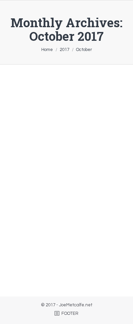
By (72, 269)
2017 (64, 49)
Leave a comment (73, 262)
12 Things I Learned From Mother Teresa (58, 183)
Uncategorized (36, 269)
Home (47, 49)
